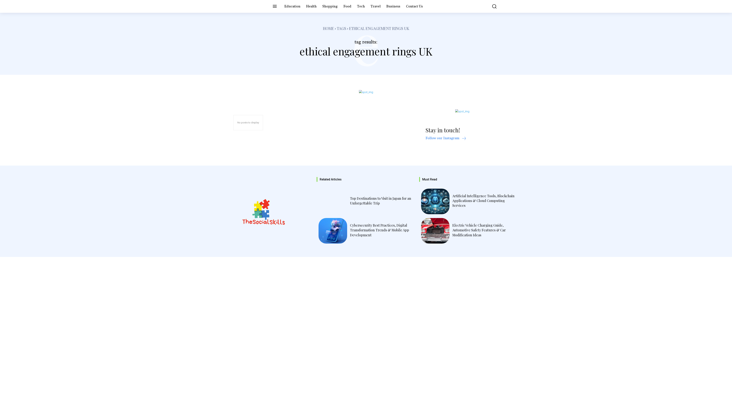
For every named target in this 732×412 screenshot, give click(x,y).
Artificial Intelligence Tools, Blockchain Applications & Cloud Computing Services (483, 201)
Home (328, 28)
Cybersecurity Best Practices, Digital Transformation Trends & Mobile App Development (379, 230)
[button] (492, 6)
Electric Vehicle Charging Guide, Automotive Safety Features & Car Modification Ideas (479, 230)
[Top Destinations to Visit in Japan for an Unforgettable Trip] (333, 201)
